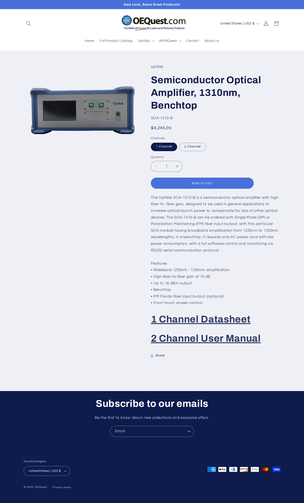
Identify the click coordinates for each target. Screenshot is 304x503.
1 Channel (164, 146)
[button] (29, 23)
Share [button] (160, 355)
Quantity (157, 157)
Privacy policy (62, 487)
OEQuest (41, 487)
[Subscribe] (189, 431)
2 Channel (192, 146)
